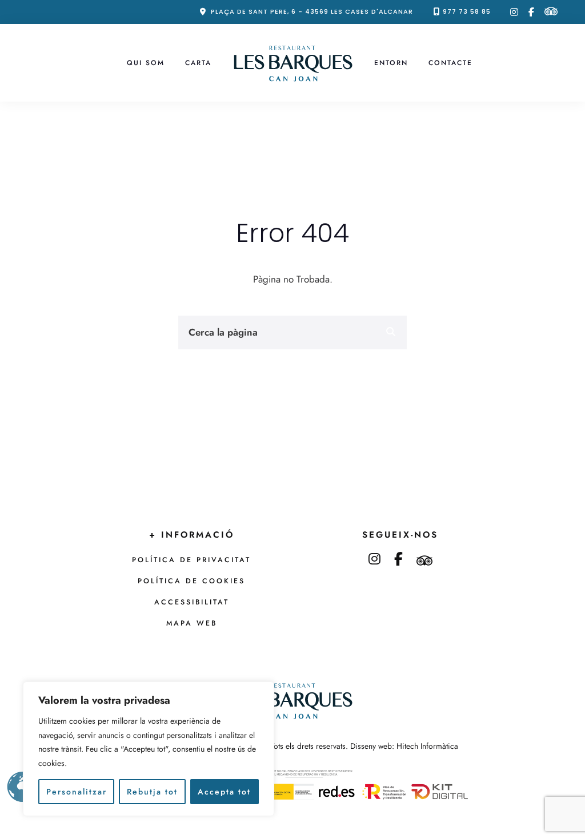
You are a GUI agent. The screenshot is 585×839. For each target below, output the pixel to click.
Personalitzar (76, 791)
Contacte (450, 62)
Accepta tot (224, 791)
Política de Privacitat (191, 560)
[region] (148, 748)
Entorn (391, 62)
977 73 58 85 (467, 11)
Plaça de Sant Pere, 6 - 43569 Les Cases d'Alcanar (312, 11)
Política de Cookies (191, 581)
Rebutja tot (152, 791)
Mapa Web (191, 623)
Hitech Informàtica (427, 746)
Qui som (146, 62)
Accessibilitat (191, 602)
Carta (198, 62)
